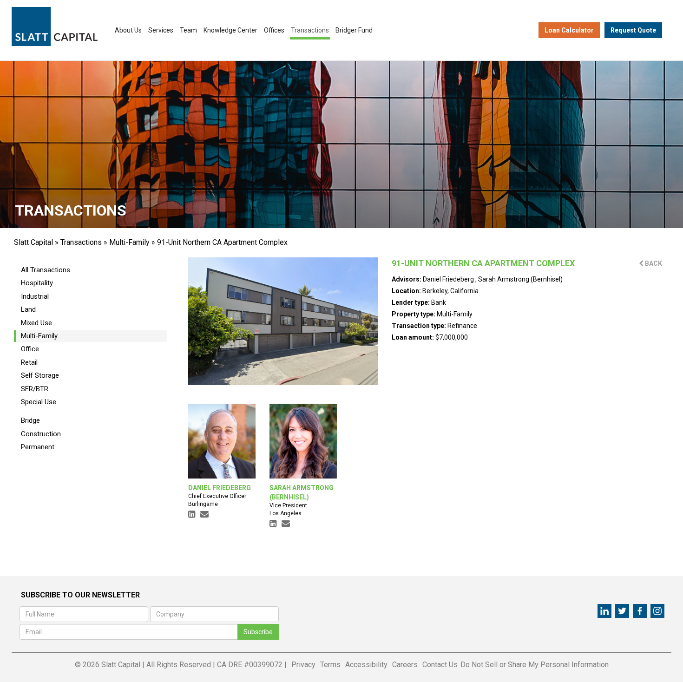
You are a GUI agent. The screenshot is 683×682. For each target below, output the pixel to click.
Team (188, 30)
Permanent (37, 447)
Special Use (38, 402)
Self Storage (40, 375)
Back (653, 263)
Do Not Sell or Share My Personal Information (534, 664)
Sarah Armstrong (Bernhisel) (520, 279)
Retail (29, 362)
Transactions (310, 30)
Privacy (303, 664)
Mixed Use (36, 323)
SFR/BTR (34, 389)
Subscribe (258, 632)
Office (30, 349)
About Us (128, 30)
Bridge (30, 420)
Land (28, 309)
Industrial (35, 296)
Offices (274, 30)
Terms (330, 664)
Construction (41, 434)
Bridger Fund (354, 30)
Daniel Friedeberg (449, 279)
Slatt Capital (33, 242)
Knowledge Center (230, 30)
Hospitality (37, 283)
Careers (405, 664)
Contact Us (440, 664)
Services (160, 30)
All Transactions (45, 270)
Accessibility (366, 664)
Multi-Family (129, 242)
